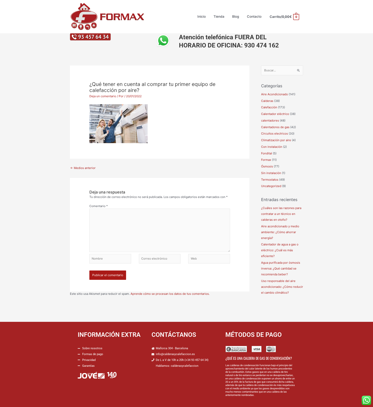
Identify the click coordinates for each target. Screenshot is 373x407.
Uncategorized (271, 186)
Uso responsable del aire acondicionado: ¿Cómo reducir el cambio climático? (282, 286)
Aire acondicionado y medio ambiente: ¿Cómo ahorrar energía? (280, 232)
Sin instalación (271, 173)
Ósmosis (267, 166)
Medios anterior (83, 168)
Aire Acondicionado (274, 94)
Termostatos (269, 179)
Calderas (267, 101)
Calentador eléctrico (275, 114)
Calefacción (269, 107)
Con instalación (271, 147)
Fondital (266, 153)
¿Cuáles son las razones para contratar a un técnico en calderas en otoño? (281, 213)
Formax (266, 160)
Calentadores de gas (275, 127)
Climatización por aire (276, 140)
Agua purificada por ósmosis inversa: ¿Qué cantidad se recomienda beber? (280, 268)
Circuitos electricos (274, 133)
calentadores (270, 120)
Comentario (98, 206)
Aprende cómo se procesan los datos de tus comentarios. (170, 294)
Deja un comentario (102, 96)
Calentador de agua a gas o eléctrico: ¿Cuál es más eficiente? (279, 250)
